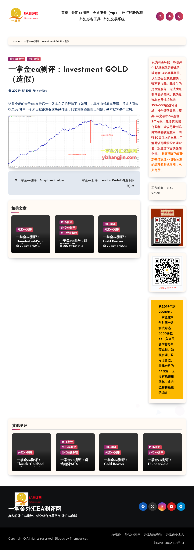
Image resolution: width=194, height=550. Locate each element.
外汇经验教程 (132, 13)
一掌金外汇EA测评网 (35, 509)
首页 (64, 13)
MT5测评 (66, 222)
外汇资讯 (33, 59)
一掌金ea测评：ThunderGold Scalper (160, 464)
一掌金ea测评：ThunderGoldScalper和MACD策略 (30, 241)
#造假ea (42, 90)
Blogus (60, 538)
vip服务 (116, 534)
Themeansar (78, 538)
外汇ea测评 (80, 13)
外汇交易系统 (114, 19)
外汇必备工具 (90, 19)
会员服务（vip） (106, 13)
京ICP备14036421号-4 (168, 543)
